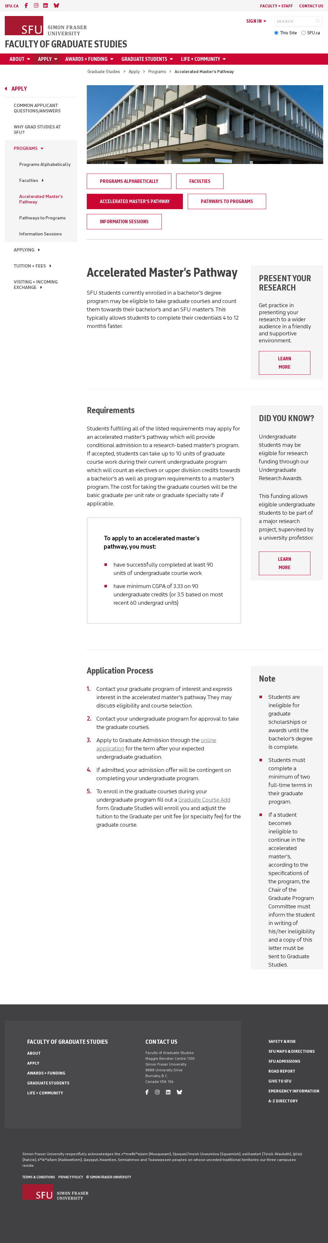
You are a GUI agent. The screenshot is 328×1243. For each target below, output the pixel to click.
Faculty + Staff (276, 6)
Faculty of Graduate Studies (66, 44)
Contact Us (311, 6)
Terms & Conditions (38, 1177)
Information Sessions (40, 234)
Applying (24, 250)
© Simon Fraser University (108, 1177)
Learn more (284, 363)
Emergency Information (293, 1091)
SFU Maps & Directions (291, 1051)
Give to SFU (279, 1081)
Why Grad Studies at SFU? (37, 129)
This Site (288, 33)
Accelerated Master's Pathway (41, 199)
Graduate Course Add (204, 799)
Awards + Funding (86, 59)
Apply (45, 59)
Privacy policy (70, 1177)
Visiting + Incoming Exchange (36, 284)
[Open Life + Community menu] (225, 59)
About (17, 59)
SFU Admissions (284, 1061)
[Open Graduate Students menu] (172, 59)
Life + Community (200, 59)
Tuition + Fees (30, 266)
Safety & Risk (282, 1041)
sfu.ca (12, 6)
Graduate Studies (103, 71)
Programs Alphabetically (44, 164)
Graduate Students (144, 59)
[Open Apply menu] (57, 59)
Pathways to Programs (42, 218)
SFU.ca (313, 33)
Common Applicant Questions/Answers (37, 108)
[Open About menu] (29, 59)
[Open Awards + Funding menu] (113, 59)
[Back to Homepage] (46, 26)
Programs (157, 71)
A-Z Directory (283, 1101)
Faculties (28, 180)
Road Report (281, 1071)
